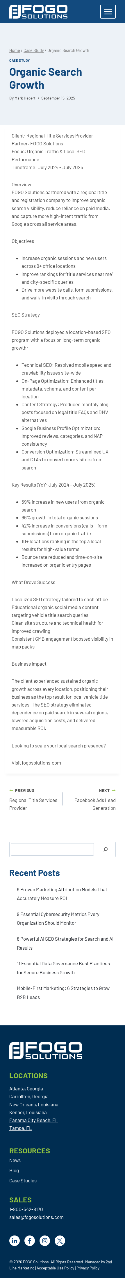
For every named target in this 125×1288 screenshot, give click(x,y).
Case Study (19, 60)
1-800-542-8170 (26, 1209)
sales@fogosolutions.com (36, 1217)
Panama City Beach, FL (33, 1120)
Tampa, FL (20, 1128)
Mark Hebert (25, 97)
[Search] (105, 849)
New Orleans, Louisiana (33, 1104)
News (15, 1160)
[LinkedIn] (14, 1240)
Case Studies (23, 1180)
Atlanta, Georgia (26, 1088)
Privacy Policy (87, 1267)
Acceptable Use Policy (55, 1267)
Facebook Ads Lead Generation (95, 799)
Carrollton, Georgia (29, 1096)
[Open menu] (108, 11)
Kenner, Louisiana (28, 1112)
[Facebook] (29, 1240)
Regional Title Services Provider (33, 799)
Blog (14, 1170)
